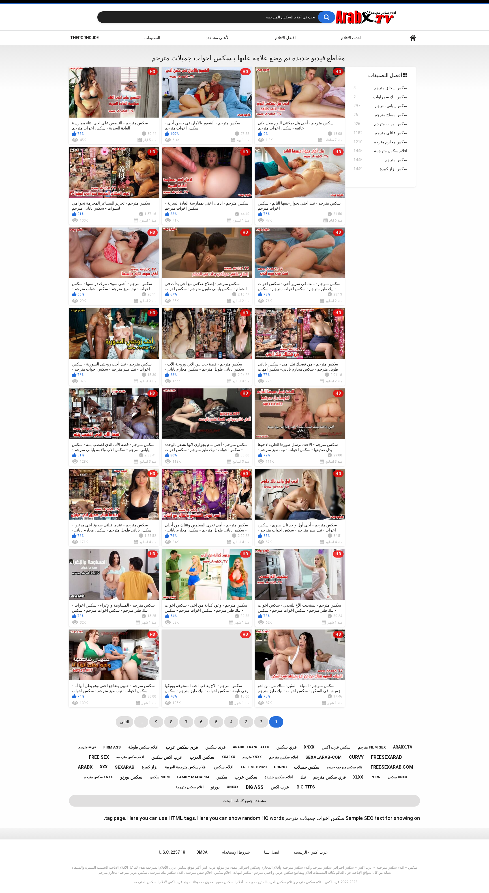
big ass (254, 787)
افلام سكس (223, 767)
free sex (99, 757)
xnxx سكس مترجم (98, 777)
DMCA (201, 852)
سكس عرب (246, 777)
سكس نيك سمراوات (380, 97)
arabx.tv (402, 747)
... (141, 722)
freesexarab (386, 757)
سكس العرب (202, 757)
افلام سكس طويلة (143, 747)
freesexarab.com (392, 767)
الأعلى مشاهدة (217, 37)
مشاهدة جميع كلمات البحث (244, 800)
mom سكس (160, 777)
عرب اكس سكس (166, 757)
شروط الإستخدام (236, 852)
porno (280, 767)
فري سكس (286, 747)
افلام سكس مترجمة (380, 150)
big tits (306, 787)
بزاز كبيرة (150, 767)
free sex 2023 (254, 767)
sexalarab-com (323, 757)
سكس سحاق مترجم (380, 88)
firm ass (112, 747)
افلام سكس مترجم (283, 757)
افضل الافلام (285, 37)
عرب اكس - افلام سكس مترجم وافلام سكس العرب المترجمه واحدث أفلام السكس (282, 882)
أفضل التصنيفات (385, 75)
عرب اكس (280, 787)
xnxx (309, 747)
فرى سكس (215, 747)
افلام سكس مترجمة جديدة (345, 767)
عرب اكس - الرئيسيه (310, 852)
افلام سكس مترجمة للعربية (186, 767)
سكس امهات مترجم (380, 124)
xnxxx (233, 787)
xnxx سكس (397, 777)
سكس (221, 777)
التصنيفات (152, 37)
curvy (356, 757)
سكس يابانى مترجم (380, 105)
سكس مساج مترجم (380, 114)
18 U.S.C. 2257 (172, 852)
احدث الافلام (351, 37)
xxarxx (228, 757)
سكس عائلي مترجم (380, 133)
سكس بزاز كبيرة (380, 169)
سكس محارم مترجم (380, 142)
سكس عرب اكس (336, 747)
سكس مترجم (380, 160)
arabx (85, 767)
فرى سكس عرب (182, 747)
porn (375, 777)
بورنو (215, 787)
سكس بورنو (131, 777)
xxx (104, 767)
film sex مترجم (372, 747)
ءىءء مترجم (87, 747)
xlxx (358, 777)
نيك (303, 777)
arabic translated (251, 747)
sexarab (124, 767)
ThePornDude (84, 37)
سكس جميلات (306, 767)
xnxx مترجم (252, 757)
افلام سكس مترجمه (130, 757)
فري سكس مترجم (329, 777)
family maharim (193, 777)
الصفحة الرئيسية (413, 38)
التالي (124, 722)
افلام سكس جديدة (279, 777)
